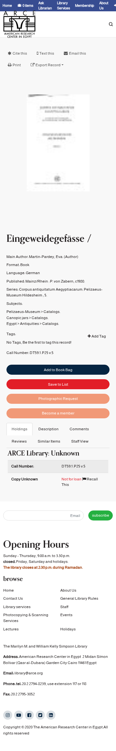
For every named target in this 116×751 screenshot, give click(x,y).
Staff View (80, 441)
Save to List (58, 384)
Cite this (20, 53)
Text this (46, 53)
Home (8, 590)
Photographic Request (58, 398)
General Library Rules (79, 598)
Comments (79, 429)
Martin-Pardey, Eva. (46, 256)
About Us (68, 590)
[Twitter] (40, 715)
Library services (17, 607)
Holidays (68, 629)
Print (17, 65)
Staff (64, 607)
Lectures (11, 629)
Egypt (11, 323)
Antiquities (29, 323)
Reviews (19, 441)
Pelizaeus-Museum (23, 311)
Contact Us (13, 598)
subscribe (100, 515)
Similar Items (49, 441)
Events (66, 615)
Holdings (19, 429)
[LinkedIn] (50, 715)
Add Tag (98, 336)
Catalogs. (52, 311)
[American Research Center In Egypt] (19, 24)
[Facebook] (29, 715)
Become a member (58, 413)
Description (48, 429)
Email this (77, 53)
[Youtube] (18, 715)
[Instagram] (7, 715)
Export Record (48, 65)
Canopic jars (17, 318)
